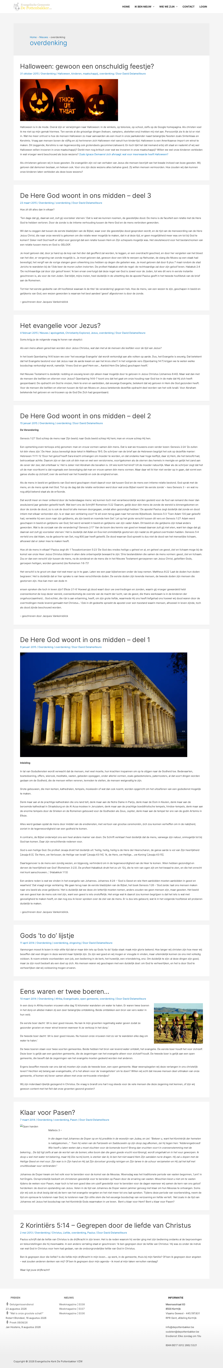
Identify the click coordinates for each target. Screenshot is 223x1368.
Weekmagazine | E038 (72, 1304)
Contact (189, 6)
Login (203, 6)
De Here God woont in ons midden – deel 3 (85, 195)
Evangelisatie (71, 998)
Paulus (91, 1232)
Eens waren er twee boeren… (64, 991)
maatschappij (90, 73)
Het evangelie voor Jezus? (60, 325)
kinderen (76, 73)
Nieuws (44, 332)
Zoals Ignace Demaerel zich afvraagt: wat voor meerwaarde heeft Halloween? (123, 154)
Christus (57, 1232)
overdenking (106, 73)
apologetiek (57, 332)
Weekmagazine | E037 (72, 1308)
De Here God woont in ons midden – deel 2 (85, 416)
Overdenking (48, 73)
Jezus (94, 332)
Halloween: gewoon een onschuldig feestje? (87, 66)
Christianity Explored (77, 332)
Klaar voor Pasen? (47, 1112)
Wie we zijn (167, 6)
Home (126, 6)
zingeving (75, 942)
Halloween (64, 73)
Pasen (73, 1119)
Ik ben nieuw (143, 6)
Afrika (59, 998)
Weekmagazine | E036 (72, 1313)
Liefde (66, 1232)
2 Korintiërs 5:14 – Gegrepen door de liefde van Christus (105, 1225)
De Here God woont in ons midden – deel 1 (85, 640)
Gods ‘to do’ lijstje (47, 935)
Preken (15, 1297)
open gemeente (89, 998)
